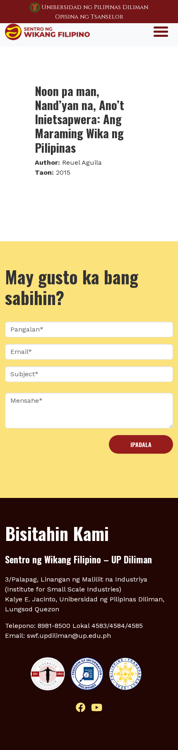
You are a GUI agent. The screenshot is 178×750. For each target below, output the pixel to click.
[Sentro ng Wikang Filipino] (47, 31)
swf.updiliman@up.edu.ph (69, 635)
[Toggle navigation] (161, 31)
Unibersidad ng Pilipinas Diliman (94, 7)
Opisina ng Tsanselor (89, 17)
